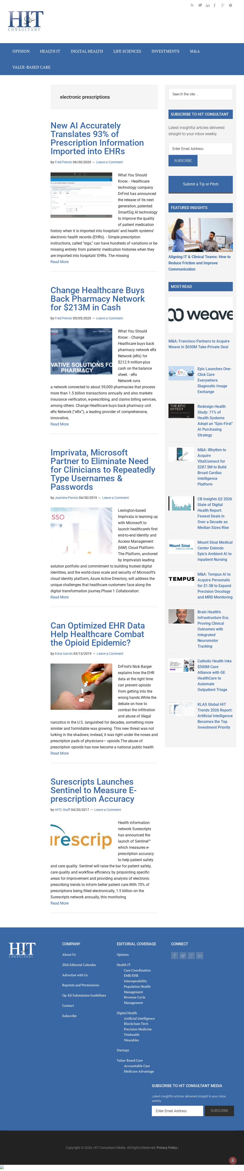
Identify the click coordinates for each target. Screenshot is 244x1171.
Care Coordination (137, 970)
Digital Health (127, 1013)
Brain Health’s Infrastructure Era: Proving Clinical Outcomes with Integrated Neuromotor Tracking (213, 629)
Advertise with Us (75, 975)
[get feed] (194, 6)
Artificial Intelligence (139, 1018)
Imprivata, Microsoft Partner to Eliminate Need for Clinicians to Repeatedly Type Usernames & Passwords (103, 470)
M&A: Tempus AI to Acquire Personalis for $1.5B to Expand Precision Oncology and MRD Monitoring (215, 585)
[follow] (202, 6)
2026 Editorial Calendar (79, 964)
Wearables (131, 1040)
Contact (68, 1005)
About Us (69, 954)
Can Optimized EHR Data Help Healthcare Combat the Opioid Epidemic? (98, 634)
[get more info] (232, 6)
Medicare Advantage (139, 1071)
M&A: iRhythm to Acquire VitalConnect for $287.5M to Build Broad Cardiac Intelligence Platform (212, 467)
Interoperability (135, 981)
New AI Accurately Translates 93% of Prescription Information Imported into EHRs (97, 138)
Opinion (123, 954)
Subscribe (69, 1015)
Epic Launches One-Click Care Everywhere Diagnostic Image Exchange (214, 380)
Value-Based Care (130, 1060)
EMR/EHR (131, 975)
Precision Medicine (138, 1029)
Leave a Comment (109, 162)
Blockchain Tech (136, 1023)
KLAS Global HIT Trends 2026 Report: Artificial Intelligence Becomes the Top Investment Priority (215, 716)
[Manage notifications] (233, 1160)
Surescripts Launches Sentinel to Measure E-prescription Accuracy (94, 790)
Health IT (124, 964)
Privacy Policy (167, 1148)
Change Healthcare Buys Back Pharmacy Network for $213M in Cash (98, 298)
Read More (60, 262)
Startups (123, 1050)
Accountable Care (137, 1066)
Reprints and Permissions (80, 985)
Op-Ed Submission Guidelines (84, 995)
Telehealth (131, 1034)
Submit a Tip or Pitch (201, 184)
